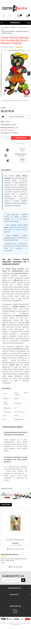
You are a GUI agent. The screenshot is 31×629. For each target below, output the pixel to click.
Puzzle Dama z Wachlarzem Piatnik (15, 539)
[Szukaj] (10, 16)
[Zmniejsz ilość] (2, 138)
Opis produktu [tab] (6, 170)
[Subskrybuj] (23, 580)
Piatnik (10, 47)
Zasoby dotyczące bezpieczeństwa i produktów (15, 100)
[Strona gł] (14, 8)
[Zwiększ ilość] (8, 138)
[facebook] (15, 611)
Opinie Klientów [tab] (6, 488)
